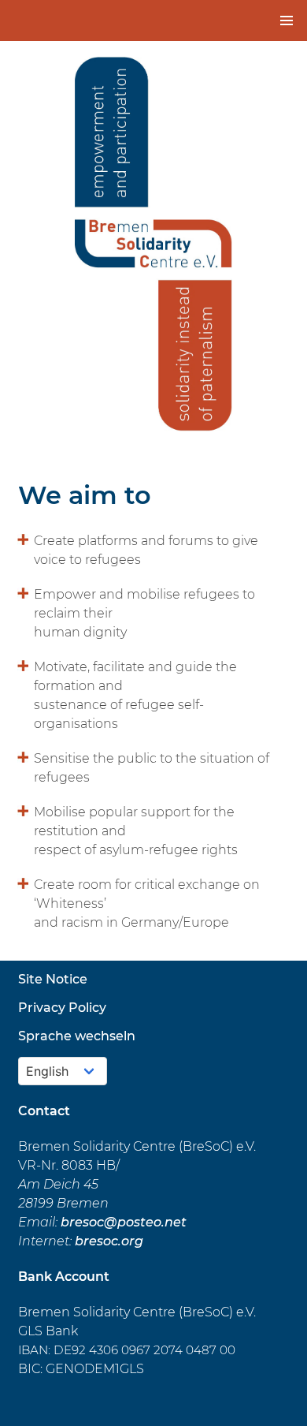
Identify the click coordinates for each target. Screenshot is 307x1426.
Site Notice (52, 979)
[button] (286, 20)
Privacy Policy (62, 1007)
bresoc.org (109, 1241)
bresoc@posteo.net (124, 1222)
